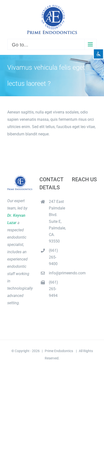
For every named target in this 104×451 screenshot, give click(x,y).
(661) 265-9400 (53, 257)
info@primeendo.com (57, 273)
